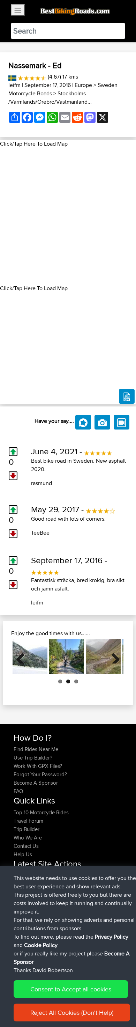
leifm (14, 85)
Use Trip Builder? (33, 757)
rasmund (41, 483)
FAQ (18, 791)
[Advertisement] (68, 216)
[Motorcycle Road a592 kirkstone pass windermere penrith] (103, 656)
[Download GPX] (127, 396)
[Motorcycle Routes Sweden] (12, 77)
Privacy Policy (111, 937)
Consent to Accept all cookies (70, 989)
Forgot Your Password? (40, 774)
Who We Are (28, 837)
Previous (23, 656)
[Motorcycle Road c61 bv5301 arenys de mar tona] (30, 656)
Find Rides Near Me (36, 749)
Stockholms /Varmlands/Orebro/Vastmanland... (50, 97)
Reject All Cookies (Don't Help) (71, 1012)
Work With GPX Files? (38, 766)
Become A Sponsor (36, 782)
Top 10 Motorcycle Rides (41, 812)
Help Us (23, 854)
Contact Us (26, 846)
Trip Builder (26, 829)
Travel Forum (28, 820)
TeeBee (40, 533)
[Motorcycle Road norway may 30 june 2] (66, 656)
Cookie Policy (41, 945)
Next (113, 656)
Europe (83, 85)
